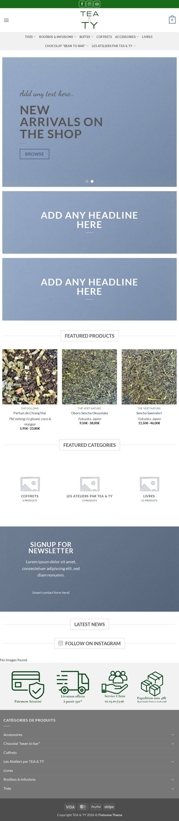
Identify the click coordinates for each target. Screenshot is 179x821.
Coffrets (104, 37)
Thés (29, 37)
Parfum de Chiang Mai (30, 413)
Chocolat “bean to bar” (65, 46)
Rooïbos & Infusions (56, 37)
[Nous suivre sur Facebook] (82, 4)
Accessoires (125, 37)
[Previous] (11, 122)
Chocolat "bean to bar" (21, 743)
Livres (147, 37)
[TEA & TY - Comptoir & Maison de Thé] (89, 20)
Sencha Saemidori (149, 413)
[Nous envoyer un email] (96, 4)
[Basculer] (173, 734)
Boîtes (84, 37)
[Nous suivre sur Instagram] (89, 4)
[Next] (167, 122)
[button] (6, 20)
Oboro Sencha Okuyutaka (89, 413)
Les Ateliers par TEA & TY (112, 46)
